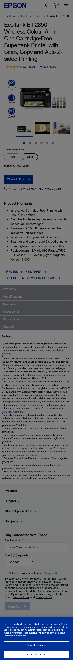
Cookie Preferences (36, 645)
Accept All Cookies (36, 654)
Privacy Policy (39, 632)
